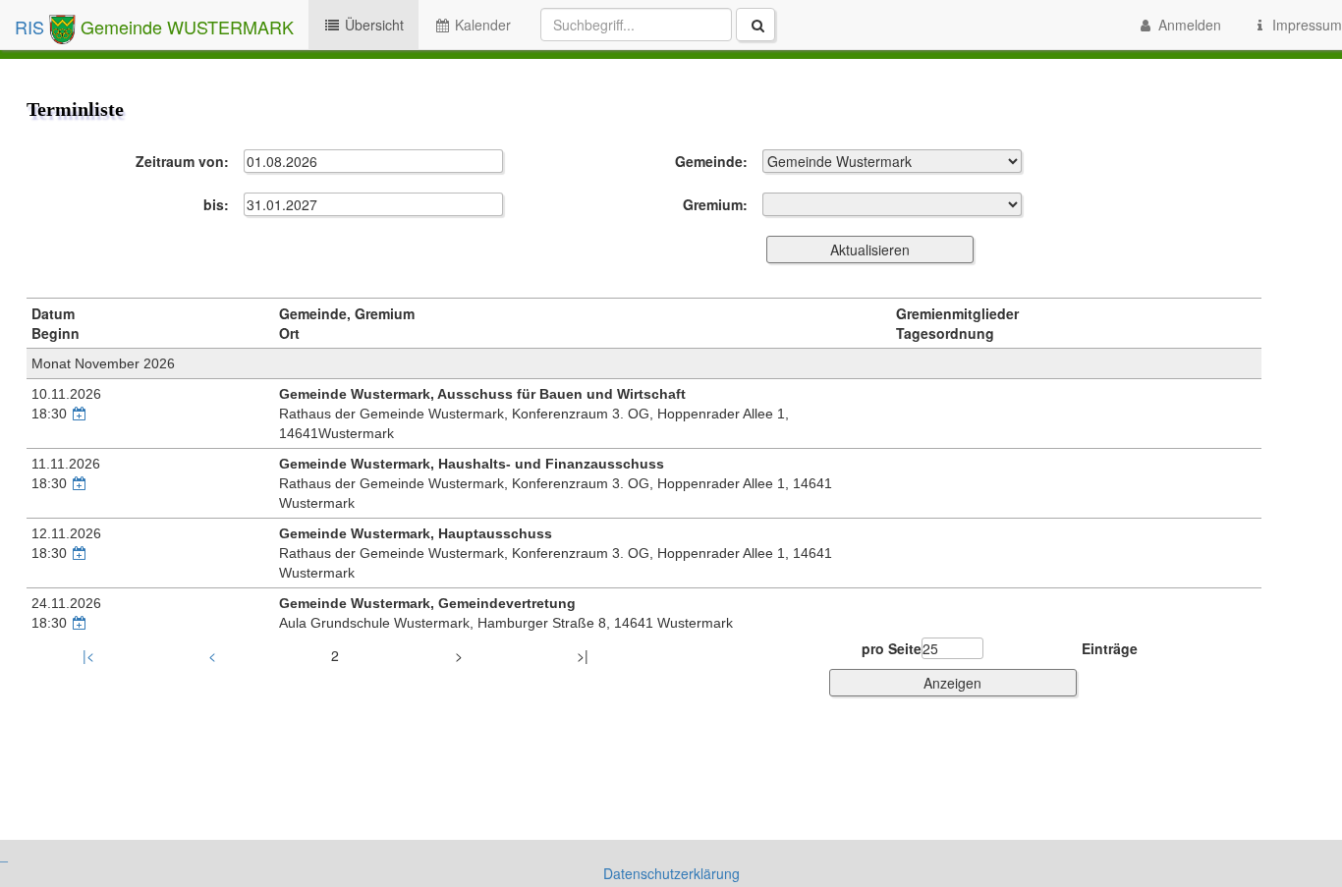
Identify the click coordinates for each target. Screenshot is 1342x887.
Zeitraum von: (182, 161)
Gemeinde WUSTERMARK (185, 26)
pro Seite (892, 648)
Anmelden (1187, 24)
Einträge (1110, 648)
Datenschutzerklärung (671, 873)
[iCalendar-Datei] (79, 413)
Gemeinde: (711, 161)
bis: (216, 204)
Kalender (481, 24)
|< (88, 655)
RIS (32, 26)
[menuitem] (658, 24)
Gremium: (715, 204)
